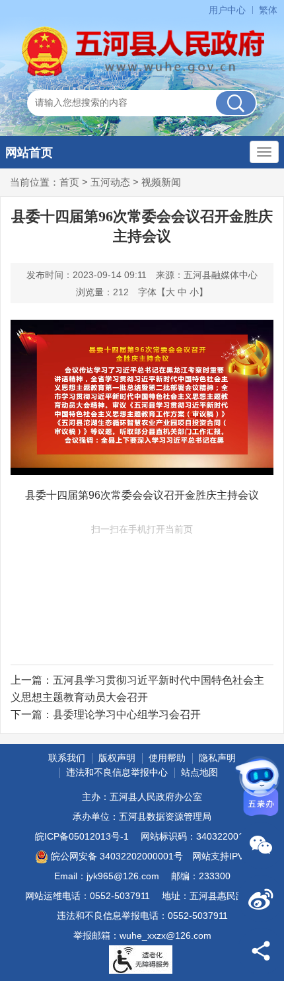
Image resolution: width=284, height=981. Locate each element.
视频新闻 (161, 182)
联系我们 (66, 757)
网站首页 (29, 152)
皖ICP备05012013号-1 (82, 836)
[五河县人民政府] (142, 51)
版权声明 (116, 757)
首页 (69, 182)
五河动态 (110, 182)
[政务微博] (261, 898)
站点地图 (199, 772)
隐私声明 (217, 757)
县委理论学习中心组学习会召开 (127, 714)
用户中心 (227, 10)
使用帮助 (167, 757)
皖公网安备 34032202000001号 (117, 856)
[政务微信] (261, 845)
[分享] (261, 951)
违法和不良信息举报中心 (117, 772)
